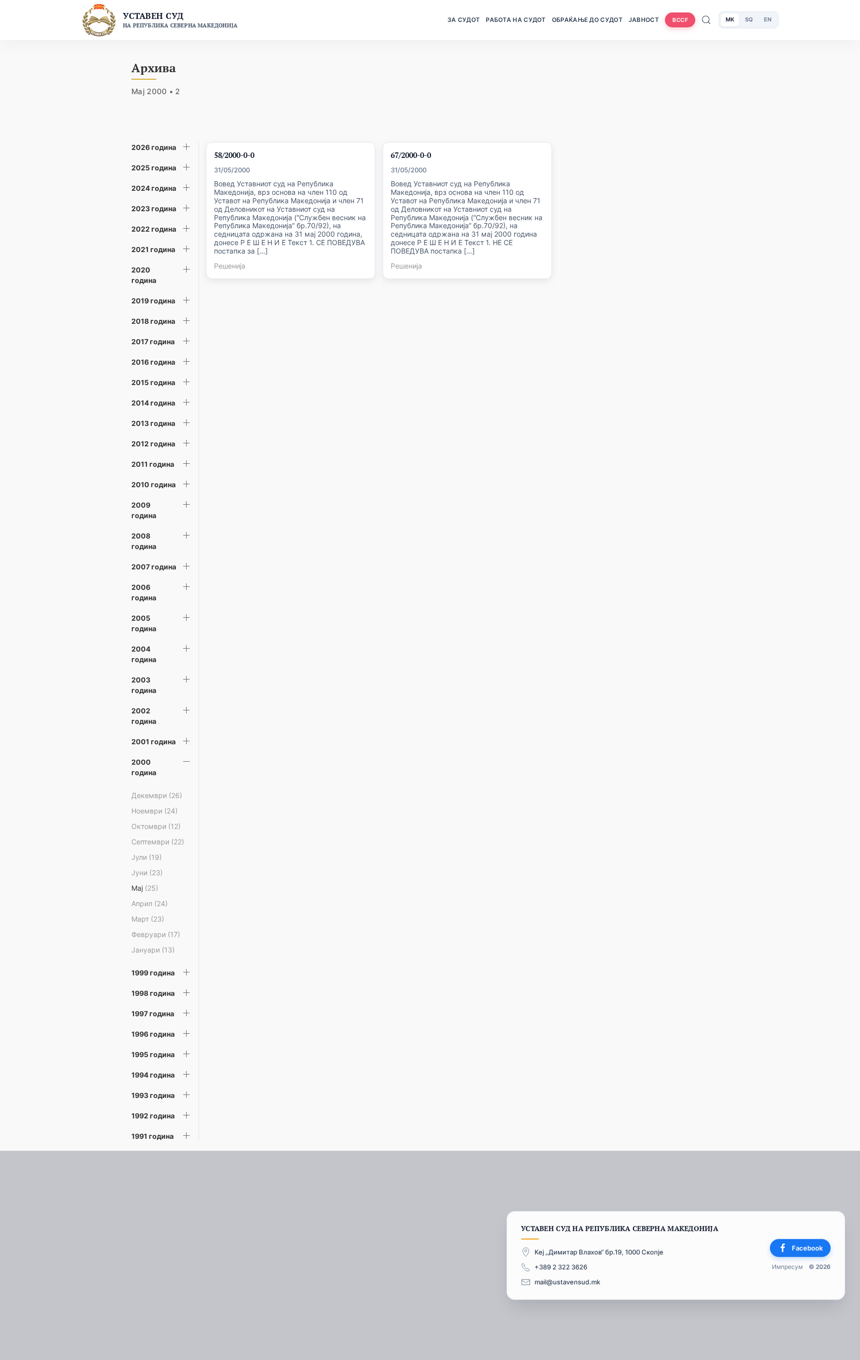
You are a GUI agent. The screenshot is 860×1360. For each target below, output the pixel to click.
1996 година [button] (153, 1034)
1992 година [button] (153, 1115)
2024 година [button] (153, 188)
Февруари (155, 934)
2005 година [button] (143, 623)
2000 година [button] (143, 767)
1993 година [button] (153, 1095)
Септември (157, 841)
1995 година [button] (153, 1054)
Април (149, 903)
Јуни (147, 872)
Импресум (787, 1267)
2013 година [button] (153, 423)
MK (730, 19)
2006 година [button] (143, 592)
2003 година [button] (143, 685)
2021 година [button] (153, 249)
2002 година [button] (143, 715)
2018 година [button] (153, 321)
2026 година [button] (153, 147)
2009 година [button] (143, 510)
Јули (146, 857)
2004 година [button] (143, 654)
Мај (144, 888)
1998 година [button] (153, 993)
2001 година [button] (153, 741)
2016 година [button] (153, 362)
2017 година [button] (153, 341)
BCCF (680, 19)
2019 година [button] (153, 300)
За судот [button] (463, 19)
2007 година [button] (153, 566)
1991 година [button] (152, 1136)
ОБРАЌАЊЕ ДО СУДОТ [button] (587, 19)
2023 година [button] (153, 208)
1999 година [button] (153, 972)
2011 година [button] (152, 464)
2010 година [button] (153, 484)
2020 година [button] (143, 275)
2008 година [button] (143, 541)
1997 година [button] (152, 1013)
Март (147, 919)
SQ (749, 19)
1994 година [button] (153, 1075)
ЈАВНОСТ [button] (644, 19)
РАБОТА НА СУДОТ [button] (516, 19)
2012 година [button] (153, 443)
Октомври (156, 826)
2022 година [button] (153, 229)
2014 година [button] (153, 403)
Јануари (153, 950)
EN (767, 19)
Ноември (154, 811)
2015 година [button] (153, 382)
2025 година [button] (153, 167)
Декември (156, 795)
